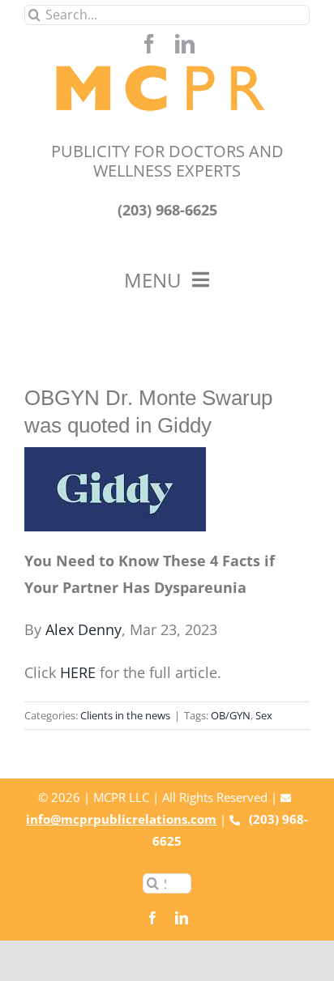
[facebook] (149, 43)
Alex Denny (83, 629)
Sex (263, 715)
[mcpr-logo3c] (167, 60)
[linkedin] (185, 43)
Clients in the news (125, 715)
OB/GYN (230, 715)
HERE (78, 672)
